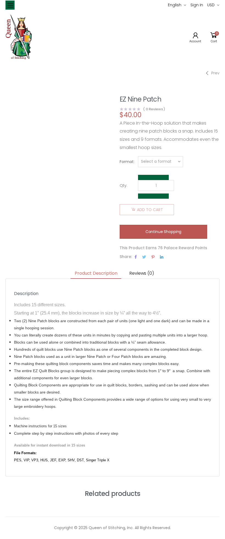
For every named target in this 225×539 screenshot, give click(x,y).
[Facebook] (136, 256)
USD (211, 5)
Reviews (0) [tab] (141, 273)
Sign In (196, 5)
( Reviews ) (154, 109)
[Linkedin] (161, 256)
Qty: (123, 185)
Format (127, 161)
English (174, 5)
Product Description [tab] (96, 273)
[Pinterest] (152, 256)
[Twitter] (144, 256)
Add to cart (150, 209)
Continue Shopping (163, 231)
